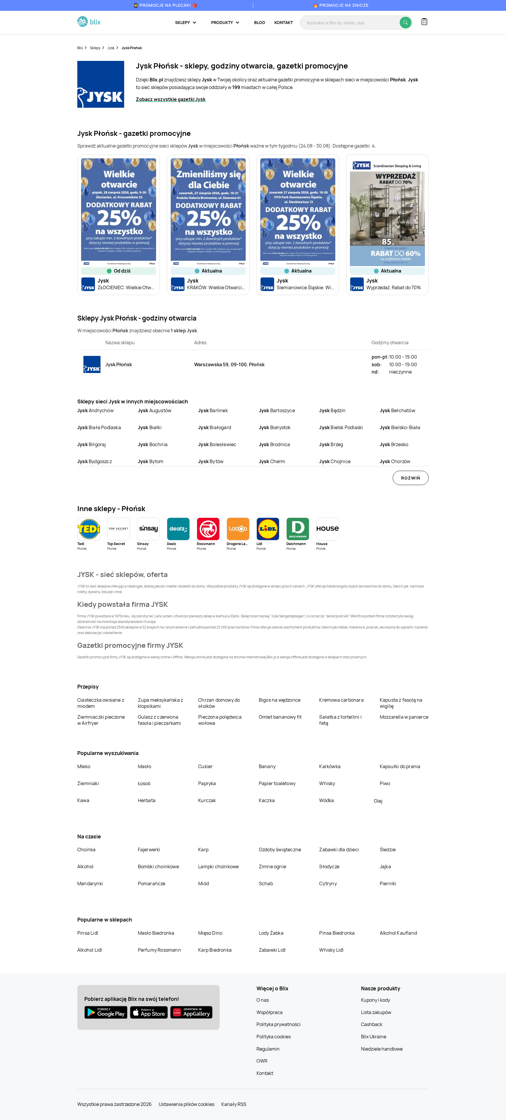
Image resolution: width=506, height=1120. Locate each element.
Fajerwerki (149, 849)
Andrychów (95, 410)
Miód (203, 883)
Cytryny (327, 883)
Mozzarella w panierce (404, 717)
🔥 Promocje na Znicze (341, 5)
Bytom (151, 461)
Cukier (205, 766)
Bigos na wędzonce (279, 700)
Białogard (214, 427)
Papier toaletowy (277, 783)
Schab (266, 883)
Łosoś (144, 783)
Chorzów (395, 461)
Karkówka (330, 766)
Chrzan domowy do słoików (219, 703)
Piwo (385, 783)
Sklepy (95, 47)
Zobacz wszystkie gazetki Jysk (171, 99)
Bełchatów (397, 410)
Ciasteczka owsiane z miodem (100, 703)
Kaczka (267, 800)
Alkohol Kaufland (398, 933)
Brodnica (274, 444)
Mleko (83, 766)
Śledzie (388, 849)
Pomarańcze (151, 883)
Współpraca (270, 1012)
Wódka (326, 800)
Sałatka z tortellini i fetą (340, 720)
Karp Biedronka (215, 950)
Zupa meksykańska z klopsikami (160, 703)
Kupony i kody (375, 1000)
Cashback (371, 1024)
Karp (203, 849)
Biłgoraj (91, 444)
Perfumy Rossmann (159, 950)
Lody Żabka (271, 933)
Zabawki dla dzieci (339, 849)
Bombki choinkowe (158, 866)
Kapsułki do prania (400, 766)
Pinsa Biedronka (337, 933)
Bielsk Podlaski (341, 427)
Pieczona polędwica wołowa (220, 720)
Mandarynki (90, 883)
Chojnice (335, 461)
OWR (262, 1061)
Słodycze (329, 866)
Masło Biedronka (156, 933)
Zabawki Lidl (272, 950)
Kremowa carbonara (341, 700)
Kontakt (283, 22)
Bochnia (152, 444)
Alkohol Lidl (89, 950)
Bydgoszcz (94, 461)
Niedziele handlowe (382, 1049)
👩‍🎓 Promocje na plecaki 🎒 (165, 5)
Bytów (210, 461)
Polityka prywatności (279, 1024)
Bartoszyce (277, 410)
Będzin (332, 410)
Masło (144, 766)
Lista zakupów (376, 1012)
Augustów (155, 410)
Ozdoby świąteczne (280, 849)
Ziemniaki (88, 783)
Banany (267, 766)
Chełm (272, 461)
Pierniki (388, 883)
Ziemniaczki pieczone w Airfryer (101, 720)
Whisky (327, 783)
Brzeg (331, 444)
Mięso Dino (210, 933)
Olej (378, 801)
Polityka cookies (274, 1036)
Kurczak (207, 800)
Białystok (275, 427)
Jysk (110, 47)
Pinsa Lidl (87, 933)
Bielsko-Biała (400, 427)
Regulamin (268, 1049)
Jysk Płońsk (132, 47)
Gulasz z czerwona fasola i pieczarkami (159, 720)
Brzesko (394, 444)
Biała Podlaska (99, 427)
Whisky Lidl (331, 950)
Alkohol (85, 866)
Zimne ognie (272, 866)
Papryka (207, 783)
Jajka (385, 866)
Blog (259, 22)
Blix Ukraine (373, 1036)
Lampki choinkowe (218, 866)
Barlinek (213, 410)
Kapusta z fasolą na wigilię (401, 703)
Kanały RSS (233, 1104)
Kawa (83, 800)
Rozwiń (410, 478)
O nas (263, 1000)
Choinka (86, 849)
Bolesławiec (217, 444)
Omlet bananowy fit (280, 717)
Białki (150, 427)
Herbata (146, 800)
